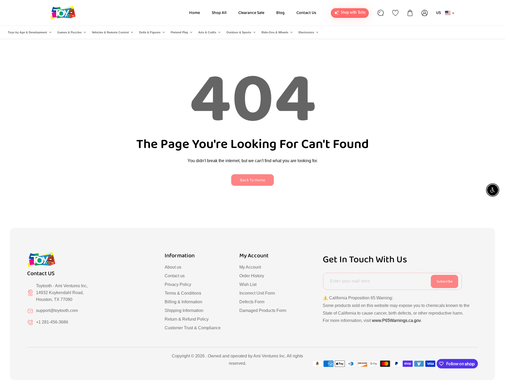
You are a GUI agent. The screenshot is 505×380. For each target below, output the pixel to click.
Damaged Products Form (262, 310)
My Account (250, 267)
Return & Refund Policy (187, 319)
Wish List (247, 284)
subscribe (444, 281)
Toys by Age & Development (27, 32)
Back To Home (252, 180)
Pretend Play (179, 32)
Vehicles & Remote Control (110, 32)
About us (173, 267)
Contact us (175, 276)
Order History (251, 276)
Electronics (306, 32)
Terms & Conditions (183, 293)
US (438, 12)
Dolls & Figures (149, 32)
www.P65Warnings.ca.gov (396, 320)
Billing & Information (183, 302)
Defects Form (251, 302)
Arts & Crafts (207, 32)
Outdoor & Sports (238, 32)
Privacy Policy (178, 284)
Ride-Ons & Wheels (274, 32)
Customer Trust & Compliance (193, 328)
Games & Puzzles (69, 32)
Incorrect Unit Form (257, 293)
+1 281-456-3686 (52, 322)
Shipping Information (184, 310)
